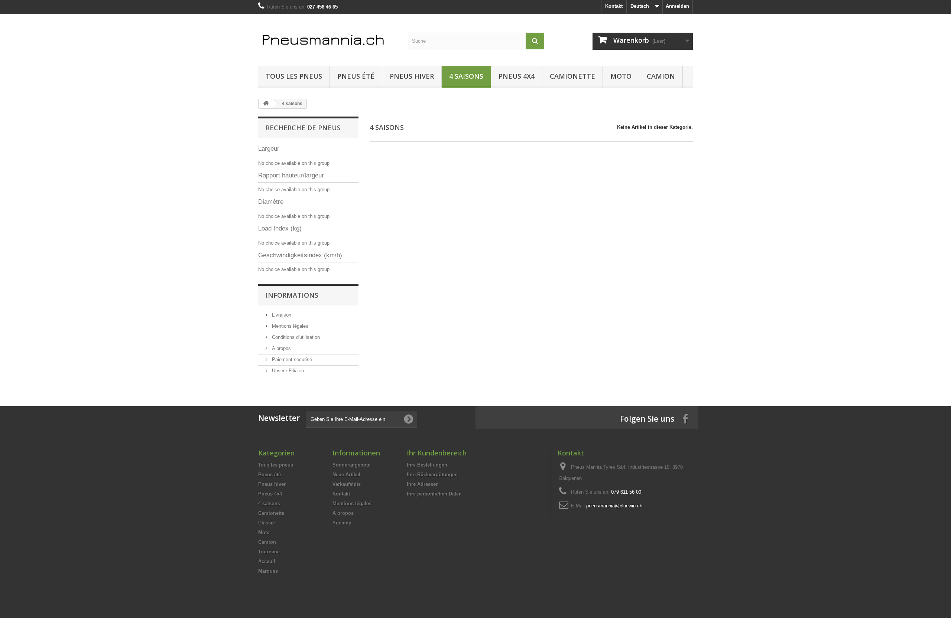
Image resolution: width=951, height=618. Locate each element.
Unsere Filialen (287, 370)
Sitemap (341, 523)
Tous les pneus (294, 76)
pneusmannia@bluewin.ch (614, 506)
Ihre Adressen (423, 484)
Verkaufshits (346, 484)
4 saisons (466, 76)
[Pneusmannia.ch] (327, 38)
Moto (621, 76)
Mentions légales (289, 326)
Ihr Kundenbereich (437, 452)
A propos (280, 348)
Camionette (572, 76)
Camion (661, 76)
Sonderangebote (351, 465)
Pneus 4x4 (517, 76)
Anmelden (677, 6)
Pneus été (355, 76)
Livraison (280, 315)
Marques (268, 571)
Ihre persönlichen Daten (434, 494)
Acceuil (266, 561)
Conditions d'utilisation (295, 337)
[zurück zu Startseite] (266, 103)
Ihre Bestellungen (427, 465)
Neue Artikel (346, 474)
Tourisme (269, 552)
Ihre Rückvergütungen (432, 474)
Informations (292, 295)
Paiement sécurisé (291, 359)
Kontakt (614, 6)
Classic (266, 523)
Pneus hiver (412, 76)
